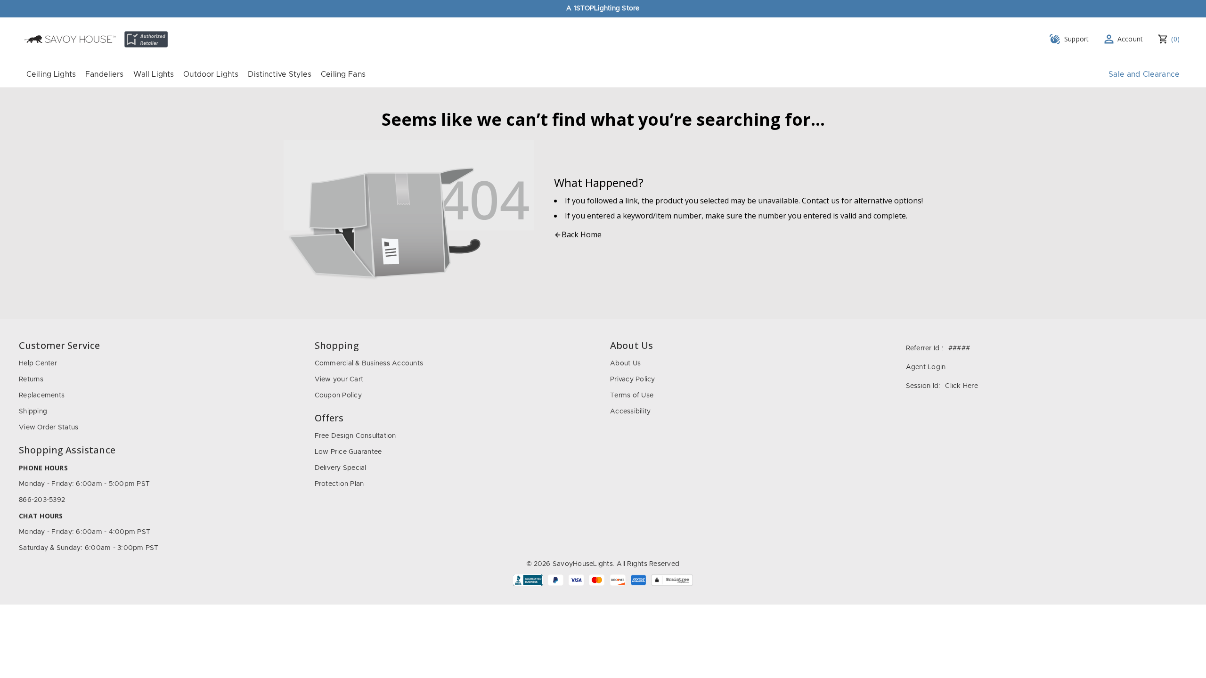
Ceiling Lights (51, 74)
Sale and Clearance (1144, 74)
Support (1076, 38)
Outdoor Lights (210, 74)
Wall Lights (153, 74)
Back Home (582, 234)
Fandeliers (104, 74)
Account (1130, 38)
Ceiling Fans (343, 74)
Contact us (820, 200)
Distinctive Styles (279, 74)
